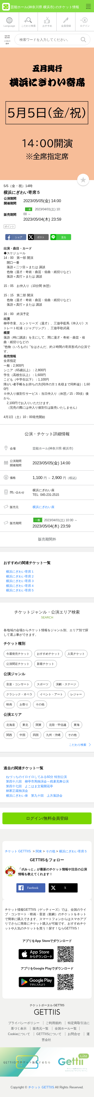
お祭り (24, 704)
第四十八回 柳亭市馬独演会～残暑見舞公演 (37, 781)
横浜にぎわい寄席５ (20, 590)
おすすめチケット (48, 653)
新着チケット (45, 664)
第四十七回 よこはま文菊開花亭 (29, 786)
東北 (25, 725)
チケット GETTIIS (41, 1087)
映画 (9, 704)
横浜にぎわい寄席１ (20, 571)
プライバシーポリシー (24, 1023)
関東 (38, 725)
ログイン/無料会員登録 (47, 818)
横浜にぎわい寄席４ (20, 586)
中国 (22, 735)
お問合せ (74, 1034)
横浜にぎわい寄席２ (20, 576)
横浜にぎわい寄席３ (20, 581)
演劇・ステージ (66, 684)
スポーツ (42, 684)
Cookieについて (19, 1034)
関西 (9, 735)
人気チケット (76, 653)
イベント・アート (51, 694)
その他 (40, 704)
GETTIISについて (48, 1034)
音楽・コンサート (17, 684)
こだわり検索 (77, 744)
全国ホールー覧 (66, 1028)
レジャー (76, 694)
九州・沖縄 (53, 735)
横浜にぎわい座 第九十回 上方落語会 (34, 795)
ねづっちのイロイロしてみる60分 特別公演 (36, 777)
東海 (77, 725)
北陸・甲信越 (57, 725)
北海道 (10, 725)
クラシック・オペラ (19, 694)
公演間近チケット (17, 664)
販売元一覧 (40, 1028)
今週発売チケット (17, 653)
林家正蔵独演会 (17, 791)
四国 (36, 735)
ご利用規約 (53, 1023)
